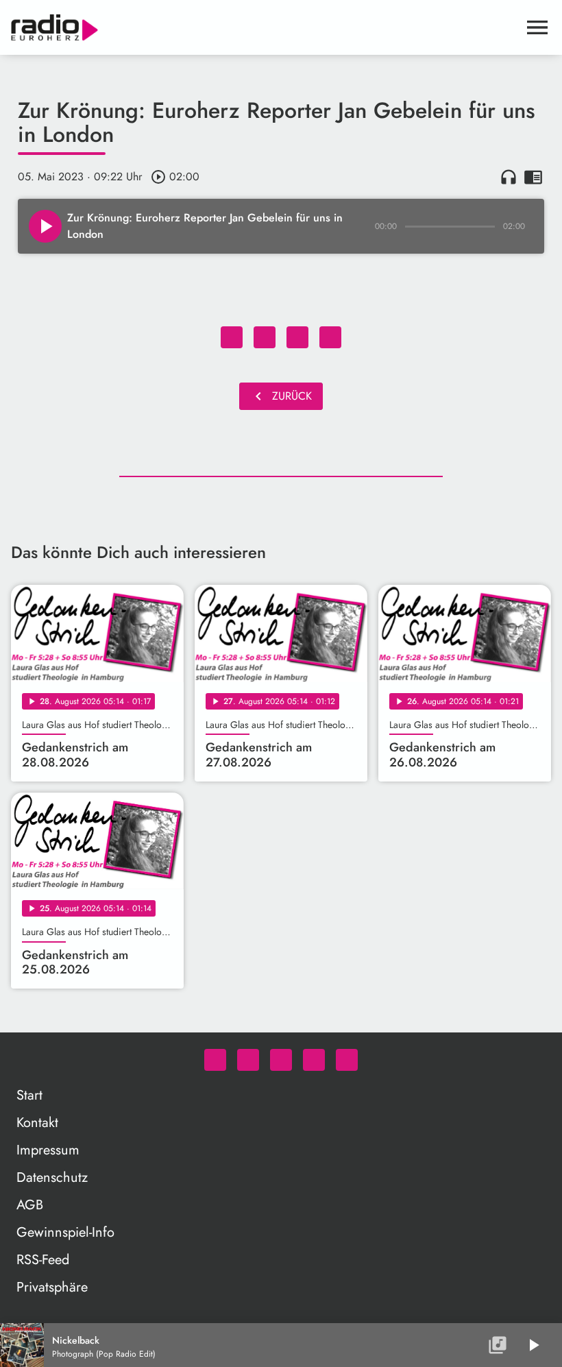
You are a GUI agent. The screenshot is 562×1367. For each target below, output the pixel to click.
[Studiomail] (314, 1060)
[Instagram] (281, 1060)
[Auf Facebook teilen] (232, 337)
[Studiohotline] (347, 1060)
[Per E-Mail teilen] (330, 337)
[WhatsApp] (215, 1060)
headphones (508, 176)
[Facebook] (248, 1060)
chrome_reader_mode (533, 176)
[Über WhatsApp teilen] (297, 337)
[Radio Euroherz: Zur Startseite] (264, 27)
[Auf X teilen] (265, 337)
